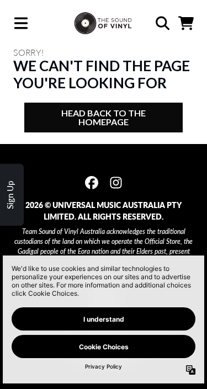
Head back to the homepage (103, 117)
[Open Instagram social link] (116, 182)
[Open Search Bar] (161, 23)
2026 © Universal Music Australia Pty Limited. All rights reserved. (103, 210)
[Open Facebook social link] (91, 182)
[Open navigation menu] (21, 23)
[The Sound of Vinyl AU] (103, 23)
